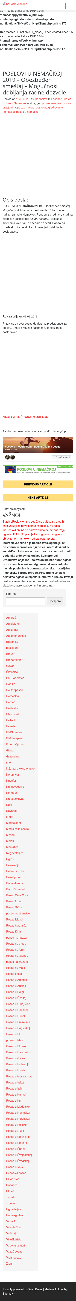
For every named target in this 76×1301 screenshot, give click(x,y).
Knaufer (11, 780)
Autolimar (12, 630)
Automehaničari (16, 636)
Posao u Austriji (16, 986)
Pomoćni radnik (16, 889)
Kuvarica (11, 811)
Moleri (67, 99)
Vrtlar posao (13, 1257)
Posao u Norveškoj (18, 1119)
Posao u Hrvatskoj (17, 1070)
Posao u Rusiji (15, 1131)
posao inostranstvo (18, 913)
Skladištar (12, 1179)
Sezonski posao (16, 1173)
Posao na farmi (15, 949)
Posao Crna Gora (17, 895)
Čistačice (12, 672)
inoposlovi (41, 99)
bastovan (12, 648)
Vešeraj (11, 1233)
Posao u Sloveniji (17, 1143)
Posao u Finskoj (16, 1046)
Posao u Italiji (14, 1088)
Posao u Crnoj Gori (18, 1004)
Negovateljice (15, 853)
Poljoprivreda (14, 883)
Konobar (11, 793)
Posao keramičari (17, 925)
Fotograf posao (15, 744)
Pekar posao (14, 877)
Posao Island (14, 919)
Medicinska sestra (17, 829)
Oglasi (10, 859)
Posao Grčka (14, 907)
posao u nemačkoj (27, 112)
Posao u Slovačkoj (18, 1137)
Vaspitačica (13, 1227)
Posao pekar (14, 974)
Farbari (10, 720)
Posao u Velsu (15, 1167)
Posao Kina (13, 931)
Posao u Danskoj (17, 1010)
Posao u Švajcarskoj (19, 1155)
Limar (9, 817)
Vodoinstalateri (15, 1245)
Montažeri (12, 847)
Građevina (12, 756)
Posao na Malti (15, 968)
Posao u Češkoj (16, 998)
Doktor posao (14, 690)
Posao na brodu (16, 943)
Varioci (10, 1221)
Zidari (9, 1263)
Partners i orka (15, 871)
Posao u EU (13, 1034)
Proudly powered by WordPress (22, 1289)
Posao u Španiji (16, 1149)
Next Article (38, 497)
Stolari (10, 1191)
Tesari (10, 1197)
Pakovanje (13, 865)
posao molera (25, 107)
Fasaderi (56, 99)
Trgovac (11, 1203)
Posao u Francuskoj (18, 1052)
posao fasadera (52, 103)
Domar (10, 702)
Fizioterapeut (14, 738)
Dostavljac (12, 708)
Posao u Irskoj (15, 1082)
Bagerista (12, 642)
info (8, 762)
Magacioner (13, 823)
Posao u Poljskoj (16, 1125)
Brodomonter (14, 660)
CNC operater (15, 678)
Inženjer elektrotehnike (20, 768)
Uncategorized (15, 1215)
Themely (8, 1293)
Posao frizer (13, 901)
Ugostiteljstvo (14, 1209)
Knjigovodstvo (15, 786)
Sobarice (11, 1185)
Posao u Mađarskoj (18, 1106)
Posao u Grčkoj (15, 1058)
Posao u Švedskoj (17, 1161)
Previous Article (38, 484)
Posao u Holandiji (17, 1064)
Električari (12, 714)
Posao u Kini (14, 1100)
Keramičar (12, 774)
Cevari (10, 666)
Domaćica (12, 696)
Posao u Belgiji (15, 992)
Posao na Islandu (17, 956)
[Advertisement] (38, 157)
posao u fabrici (15, 1040)
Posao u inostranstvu (19, 1076)
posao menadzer (16, 937)
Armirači (11, 617)
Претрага (12, 594)
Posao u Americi (16, 980)
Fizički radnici (15, 732)
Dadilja (10, 684)
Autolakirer (13, 623)
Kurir (9, 805)
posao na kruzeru (17, 962)
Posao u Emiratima (18, 1022)
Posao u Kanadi (16, 1094)
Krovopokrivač (15, 799)
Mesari (10, 835)
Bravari (10, 654)
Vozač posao (14, 1251)
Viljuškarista (14, 1239)
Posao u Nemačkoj (15, 103)
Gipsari (10, 750)
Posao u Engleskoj (18, 1028)
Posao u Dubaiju (16, 1016)
